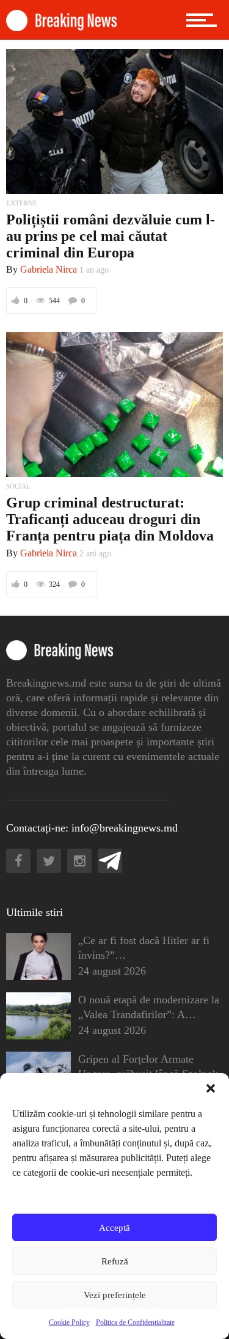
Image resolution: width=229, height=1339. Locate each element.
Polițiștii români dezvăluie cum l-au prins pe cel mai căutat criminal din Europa (110, 236)
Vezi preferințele (115, 1295)
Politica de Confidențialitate (135, 1322)
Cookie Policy (69, 1322)
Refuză (114, 1261)
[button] (211, 1088)
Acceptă (114, 1228)
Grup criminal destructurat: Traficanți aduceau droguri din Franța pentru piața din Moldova (110, 519)
